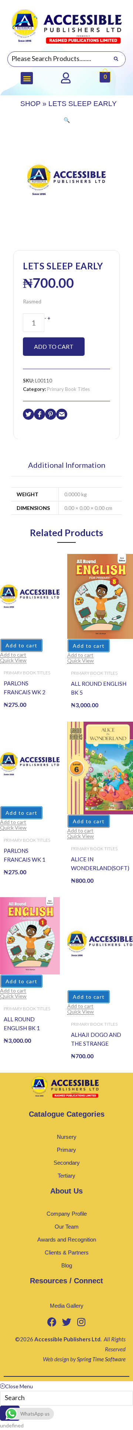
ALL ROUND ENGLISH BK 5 (98, 688)
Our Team (67, 1226)
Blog (66, 1265)
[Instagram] (81, 1322)
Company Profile (67, 1214)
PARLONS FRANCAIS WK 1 (24, 855)
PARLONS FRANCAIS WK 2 (24, 687)
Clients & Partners (67, 1252)
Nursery (66, 1137)
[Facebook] (51, 1322)
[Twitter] (66, 1322)
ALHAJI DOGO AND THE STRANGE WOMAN (96, 1039)
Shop (30, 104)
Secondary (67, 1163)
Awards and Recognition (66, 1239)
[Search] (115, 59)
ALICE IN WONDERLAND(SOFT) (100, 863)
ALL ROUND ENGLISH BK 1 (22, 1023)
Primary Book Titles (68, 389)
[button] (27, 78)
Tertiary (66, 1175)
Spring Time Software (101, 1359)
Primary (66, 1150)
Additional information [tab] (66, 465)
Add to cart (54, 346)
